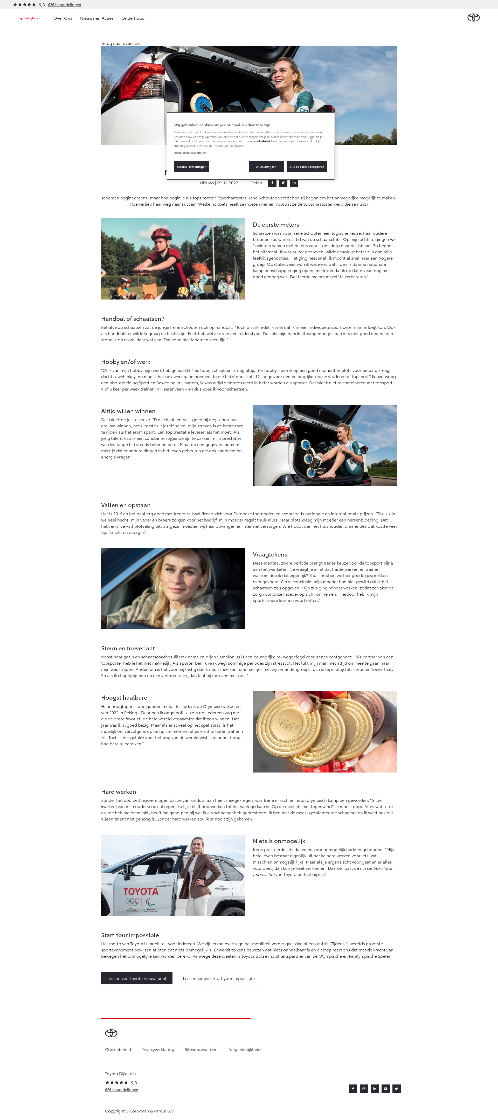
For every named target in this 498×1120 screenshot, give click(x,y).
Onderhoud (132, 18)
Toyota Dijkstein (29, 17)
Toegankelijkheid (244, 1049)
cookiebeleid (263, 141)
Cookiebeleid (118, 1049)
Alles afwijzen (266, 166)
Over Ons (62, 18)
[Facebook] (272, 182)
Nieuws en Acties (97, 18)
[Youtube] (386, 1088)
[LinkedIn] (294, 182)
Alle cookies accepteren (306, 166)
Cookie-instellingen (192, 166)
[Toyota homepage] (473, 17)
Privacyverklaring (157, 1049)
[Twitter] (283, 182)
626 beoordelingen (64, 4)
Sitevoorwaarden (201, 1049)
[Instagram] (364, 1088)
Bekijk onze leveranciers (190, 152)
